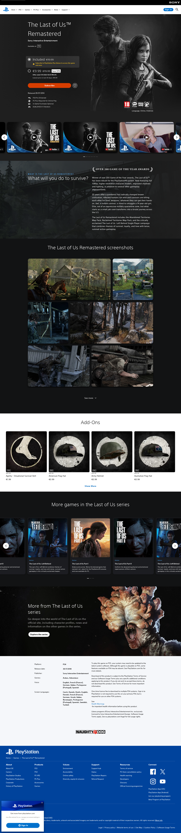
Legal (100, 827)
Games (27, 10)
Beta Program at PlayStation (159, 799)
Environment (68, 768)
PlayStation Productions (15, 779)
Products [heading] (39, 764)
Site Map (138, 827)
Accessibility (68, 772)
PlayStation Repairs (98, 775)
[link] (90, 545)
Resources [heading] (125, 764)
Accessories (46, 10)
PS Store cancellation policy (130, 772)
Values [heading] (66, 764)
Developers (124, 779)
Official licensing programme (131, 786)
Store (13, 10)
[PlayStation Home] (6, 9)
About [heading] (9, 764)
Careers (9, 772)
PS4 (36, 772)
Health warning (126, 775)
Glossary (123, 782)
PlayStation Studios (13, 775)
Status (93, 772)
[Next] (177, 137)
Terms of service (126, 768)
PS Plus (36, 10)
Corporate (10, 782)
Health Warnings (97, 704)
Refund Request (97, 779)
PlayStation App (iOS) (156, 789)
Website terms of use (125, 827)
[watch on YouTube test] (110, 149)
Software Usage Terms (166, 827)
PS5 (20, 10)
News (56, 10)
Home (8, 758)
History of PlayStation (14, 786)
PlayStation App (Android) (158, 792)
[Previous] (4, 137)
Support (65, 10)
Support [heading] (95, 764)
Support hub (96, 768)
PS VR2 (37, 775)
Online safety (68, 775)
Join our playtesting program (159, 796)
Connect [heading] (152, 764)
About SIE (9, 768)
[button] (90, 137)
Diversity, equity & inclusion (73, 779)
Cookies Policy (149, 827)
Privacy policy (109, 827)
